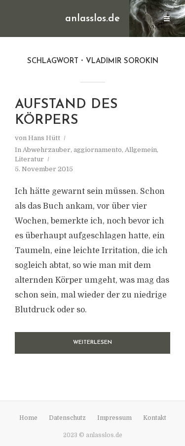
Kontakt (154, 417)
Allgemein (141, 149)
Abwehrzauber (47, 149)
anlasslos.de (92, 19)
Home (28, 417)
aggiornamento (98, 149)
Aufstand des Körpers (66, 112)
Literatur (29, 159)
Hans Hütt (44, 138)
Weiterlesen (92, 342)
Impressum (114, 417)
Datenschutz (67, 417)
